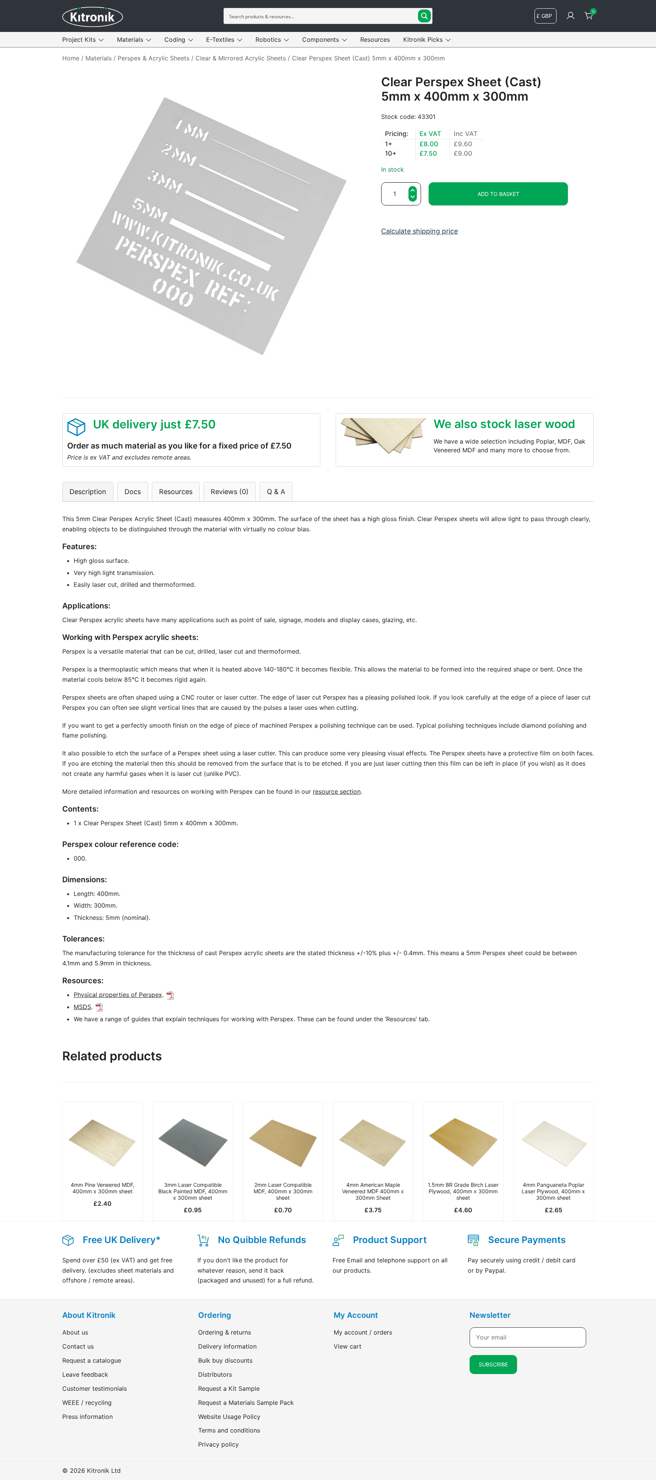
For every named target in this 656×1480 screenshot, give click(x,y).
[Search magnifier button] (424, 15)
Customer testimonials (94, 1388)
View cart (347, 1346)
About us (75, 1332)
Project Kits (79, 39)
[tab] (88, 491)
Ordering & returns (224, 1332)
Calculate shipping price (419, 231)
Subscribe (493, 1364)
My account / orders (363, 1332)
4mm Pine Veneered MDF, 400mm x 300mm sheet (102, 1187)
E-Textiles (220, 39)
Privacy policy (218, 1444)
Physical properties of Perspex (118, 994)
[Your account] (570, 16)
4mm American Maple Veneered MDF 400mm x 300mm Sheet (373, 1191)
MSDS (82, 1007)
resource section (337, 791)
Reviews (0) (230, 492)
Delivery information (227, 1346)
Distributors (215, 1374)
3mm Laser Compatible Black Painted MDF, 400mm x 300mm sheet (192, 1191)
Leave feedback (85, 1374)
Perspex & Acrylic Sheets (153, 58)
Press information (87, 1416)
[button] (412, 198)
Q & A (276, 492)
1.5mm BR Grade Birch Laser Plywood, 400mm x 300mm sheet (463, 1191)
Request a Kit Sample (229, 1388)
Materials (130, 39)
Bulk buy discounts (225, 1360)
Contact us (78, 1346)
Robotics (268, 39)
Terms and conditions (229, 1430)
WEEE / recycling (87, 1402)
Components (320, 39)
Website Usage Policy (229, 1416)
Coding (174, 39)
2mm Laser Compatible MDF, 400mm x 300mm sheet (283, 1191)
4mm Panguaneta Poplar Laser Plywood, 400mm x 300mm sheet (553, 1191)
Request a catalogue (91, 1360)
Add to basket (498, 194)
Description (87, 492)
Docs (133, 492)
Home (70, 58)
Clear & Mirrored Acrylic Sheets (241, 58)
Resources (375, 39)
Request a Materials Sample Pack (246, 1402)
